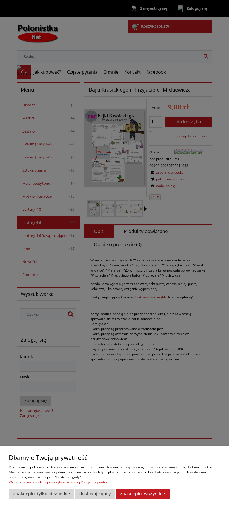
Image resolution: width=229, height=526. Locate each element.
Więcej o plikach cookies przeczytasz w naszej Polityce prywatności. (61, 482)
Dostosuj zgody (95, 493)
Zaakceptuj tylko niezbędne (41, 493)
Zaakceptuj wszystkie (142, 493)
